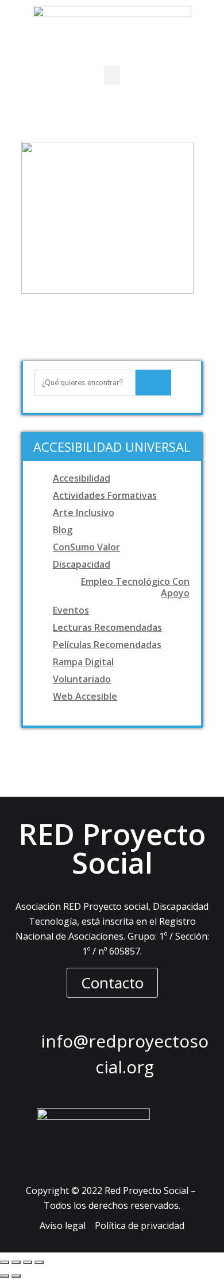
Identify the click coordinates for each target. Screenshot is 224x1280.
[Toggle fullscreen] (27, 1262)
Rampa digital (83, 662)
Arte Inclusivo (83, 512)
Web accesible (85, 696)
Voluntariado (82, 679)
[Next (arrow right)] (16, 1276)
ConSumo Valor (86, 547)
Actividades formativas (105, 495)
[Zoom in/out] (39, 1262)
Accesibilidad (81, 478)
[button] (112, 74)
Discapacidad (81, 564)
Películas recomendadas (107, 644)
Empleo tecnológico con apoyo (135, 587)
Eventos (71, 610)
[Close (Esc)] (4, 1262)
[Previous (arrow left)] (4, 1276)
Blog (62, 530)
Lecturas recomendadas (107, 627)
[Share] (16, 1262)
